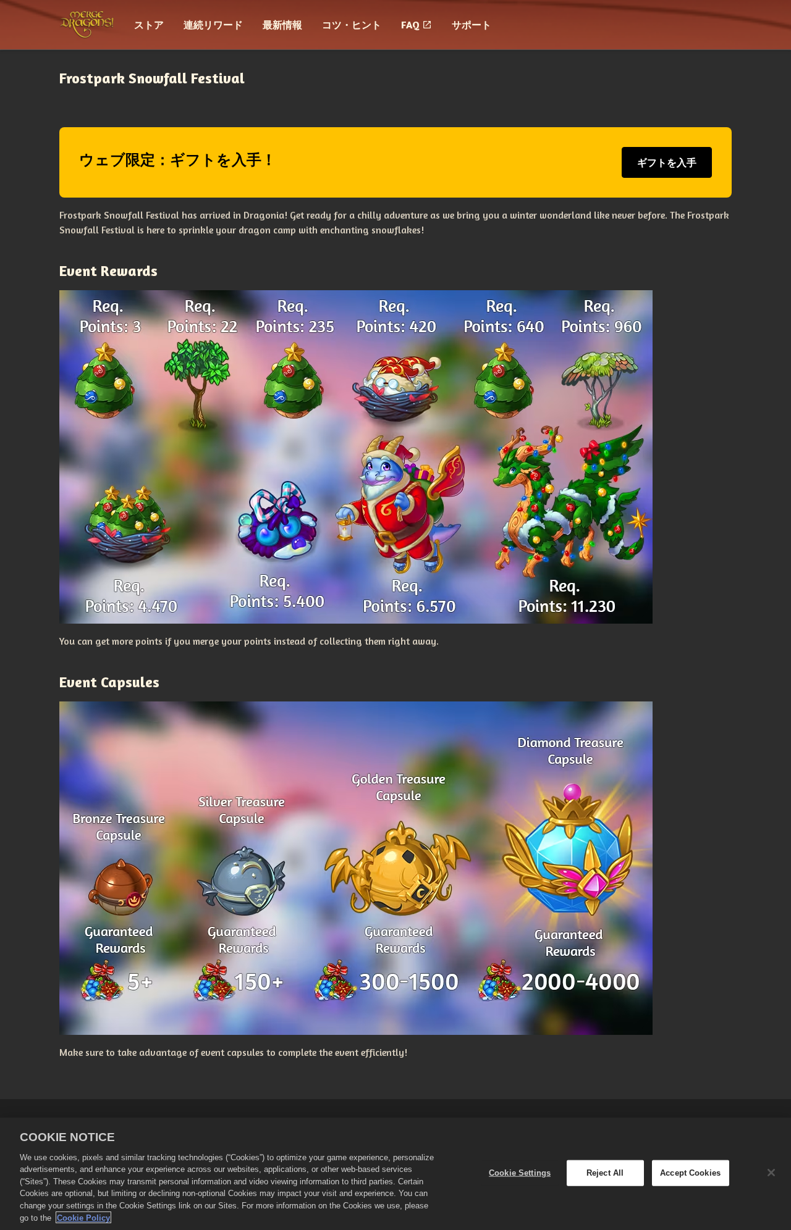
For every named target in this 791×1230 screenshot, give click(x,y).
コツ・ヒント (351, 25)
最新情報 (282, 25)
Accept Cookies (690, 1173)
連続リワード (213, 25)
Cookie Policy (83, 1217)
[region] (395, 1174)
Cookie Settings (520, 1173)
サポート (471, 25)
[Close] (771, 1172)
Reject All (605, 1173)
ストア (149, 25)
